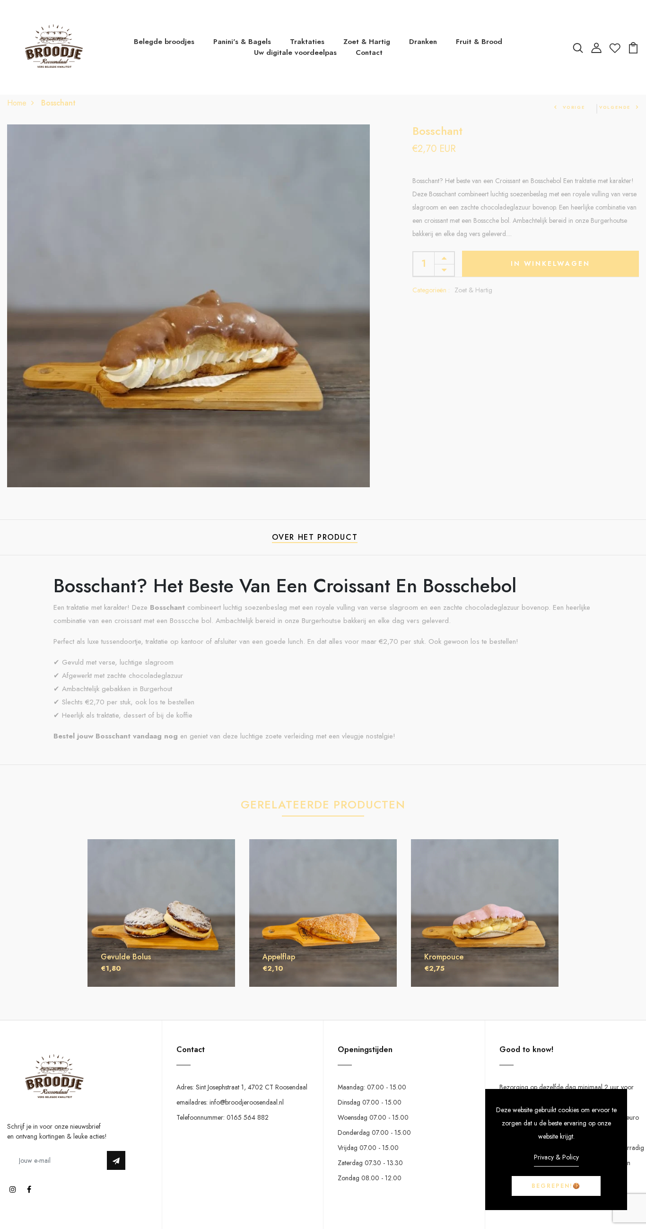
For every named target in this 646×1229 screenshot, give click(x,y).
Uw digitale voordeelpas (295, 52)
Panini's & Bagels (242, 41)
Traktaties (307, 41)
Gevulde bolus (126, 956)
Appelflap (278, 956)
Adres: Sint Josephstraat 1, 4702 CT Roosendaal (241, 1087)
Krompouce (443, 956)
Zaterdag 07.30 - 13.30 (370, 1163)
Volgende (614, 107)
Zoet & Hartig (366, 41)
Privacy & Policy (556, 1157)
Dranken (423, 41)
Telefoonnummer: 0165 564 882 (222, 1117)
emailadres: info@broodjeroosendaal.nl (230, 1102)
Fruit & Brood (479, 41)
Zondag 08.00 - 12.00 (370, 1178)
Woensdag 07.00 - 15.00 (373, 1117)
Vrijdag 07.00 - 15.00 (368, 1147)
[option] (161, 920)
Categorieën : (431, 290)
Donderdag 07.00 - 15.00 (374, 1132)
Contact (369, 52)
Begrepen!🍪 (556, 1186)
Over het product (315, 537)
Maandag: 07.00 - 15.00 (372, 1087)
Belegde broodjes (164, 41)
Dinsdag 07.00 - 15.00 (370, 1102)
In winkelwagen (550, 263)
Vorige (574, 107)
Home (16, 102)
